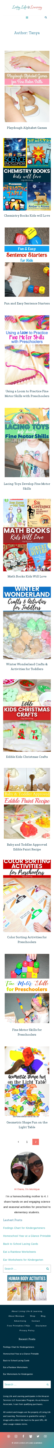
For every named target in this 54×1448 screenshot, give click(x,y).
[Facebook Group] (31, 1436)
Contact (36, 1321)
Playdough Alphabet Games (27, 128)
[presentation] (27, 86)
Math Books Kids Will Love (27, 576)
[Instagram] (16, 1436)
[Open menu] (27, 17)
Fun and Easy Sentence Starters (27, 303)
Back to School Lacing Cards (20, 1243)
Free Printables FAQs (18, 1326)
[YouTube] (45, 1436)
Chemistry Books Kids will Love (27, 215)
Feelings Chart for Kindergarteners (24, 1227)
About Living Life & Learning (27, 1311)
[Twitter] (38, 1436)
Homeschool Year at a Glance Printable (27, 1235)
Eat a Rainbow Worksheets (19, 1251)
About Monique (17, 1316)
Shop (32, 1316)
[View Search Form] (46, 17)
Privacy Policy (27, 1330)
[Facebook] (23, 1436)
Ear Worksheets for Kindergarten (23, 1259)
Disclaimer (41, 1326)
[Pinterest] (9, 1436)
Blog (43, 1316)
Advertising (20, 1321)
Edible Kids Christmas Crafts (27, 757)
